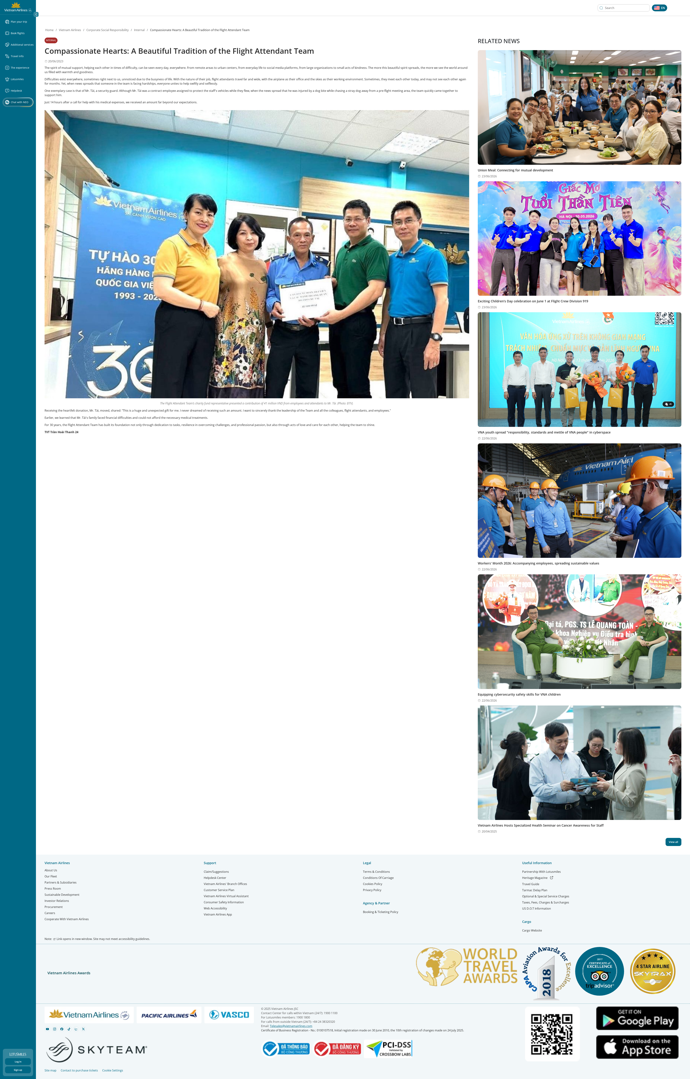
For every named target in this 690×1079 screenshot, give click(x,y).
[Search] (601, 8)
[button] (19, 21)
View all (673, 842)
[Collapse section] (36, 14)
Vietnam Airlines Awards (68, 972)
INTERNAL (51, 40)
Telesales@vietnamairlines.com (291, 1026)
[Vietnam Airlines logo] (18, 7)
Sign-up (18, 1069)
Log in (18, 1061)
